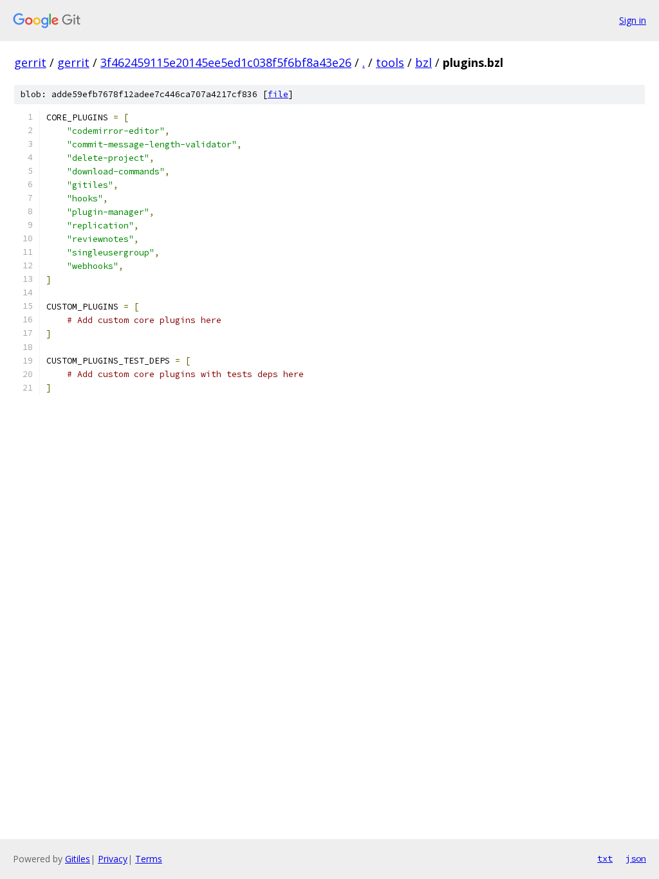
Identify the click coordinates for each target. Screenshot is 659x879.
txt (605, 858)
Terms (148, 859)
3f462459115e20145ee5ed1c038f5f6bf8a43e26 (225, 62)
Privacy (112, 859)
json (636, 858)
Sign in (632, 20)
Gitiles (77, 859)
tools (390, 62)
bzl (423, 62)
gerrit (30, 62)
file (278, 94)
